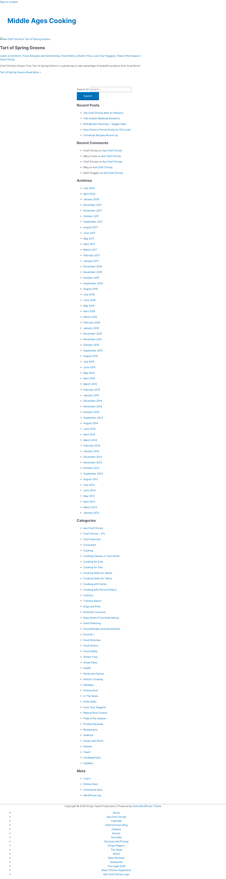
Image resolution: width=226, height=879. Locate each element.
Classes (116, 829)
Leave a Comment (10, 55)
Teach (86, 752)
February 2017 (91, 255)
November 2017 (92, 210)
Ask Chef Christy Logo (116, 874)
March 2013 (90, 507)
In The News (90, 696)
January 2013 (91, 512)
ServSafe (116, 837)
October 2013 (91, 468)
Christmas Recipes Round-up (100, 135)
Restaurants (90, 729)
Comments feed (92, 789)
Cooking (88, 550)
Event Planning (92, 623)
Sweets (87, 746)
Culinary (88, 595)
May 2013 (89, 496)
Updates (88, 763)
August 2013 (90, 479)
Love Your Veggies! (104, 55)
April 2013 (89, 501)
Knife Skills (89, 701)
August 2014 (90, 423)
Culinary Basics (92, 600)
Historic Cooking (93, 679)
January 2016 (91, 328)
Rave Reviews (116, 857)
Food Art (88, 634)
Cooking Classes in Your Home (101, 556)
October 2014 (91, 412)
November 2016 (92, 272)
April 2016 (89, 311)
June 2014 (89, 428)
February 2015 (91, 389)
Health (87, 668)
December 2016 (92, 266)
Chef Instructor (92, 539)
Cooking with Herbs (95, 584)
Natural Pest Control (95, 712)
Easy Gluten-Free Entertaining (101, 617)
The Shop (116, 849)
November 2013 (92, 462)
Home (116, 812)
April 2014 (89, 434)
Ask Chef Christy (112, 150)
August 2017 (90, 227)
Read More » (20, 72)
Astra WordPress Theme (147, 806)
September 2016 (93, 283)
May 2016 (88, 305)
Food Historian (91, 640)
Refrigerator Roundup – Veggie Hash (104, 124)
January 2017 (91, 261)
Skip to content (9, 1)
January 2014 (91, 451)
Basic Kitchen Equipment (116, 870)
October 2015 (91, 344)
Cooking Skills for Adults (97, 573)
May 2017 (88, 238)
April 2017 (89, 244)
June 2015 (89, 367)
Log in (86, 778)
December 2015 (92, 333)
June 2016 (89, 300)
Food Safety (90, 651)
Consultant (89, 544)
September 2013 (93, 473)
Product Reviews (93, 724)
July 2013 (89, 484)
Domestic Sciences (94, 612)
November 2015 (92, 339)
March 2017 (90, 249)
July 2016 (88, 294)
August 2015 (90, 356)
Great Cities (90, 662)
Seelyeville (116, 862)
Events (116, 833)
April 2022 (89, 193)
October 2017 (91, 216)
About (116, 853)
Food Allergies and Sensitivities (41, 55)
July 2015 (88, 361)
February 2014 (91, 445)
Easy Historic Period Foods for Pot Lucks (107, 129)
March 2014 (90, 440)
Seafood (88, 735)
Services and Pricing (116, 841)
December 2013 (92, 456)
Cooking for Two (93, 567)
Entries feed (90, 784)
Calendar (116, 820)
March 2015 (90, 384)
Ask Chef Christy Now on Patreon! (103, 112)
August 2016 (90, 288)
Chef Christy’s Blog (116, 825)
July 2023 (89, 188)
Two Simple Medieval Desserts (101, 118)
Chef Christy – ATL (94, 533)
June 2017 (89, 233)
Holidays (88, 684)
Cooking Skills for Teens (97, 578)
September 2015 (93, 350)
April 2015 (89, 378)
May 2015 (88, 372)
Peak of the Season (128, 55)
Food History (68, 55)
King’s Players (116, 845)
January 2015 (91, 395)
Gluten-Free (84, 55)
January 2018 (91, 199)
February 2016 (91, 322)
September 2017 (93, 221)
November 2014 (92, 406)
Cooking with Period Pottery (99, 589)
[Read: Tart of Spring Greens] (25, 39)
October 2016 (91, 277)
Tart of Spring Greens (22, 47)
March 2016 (90, 316)
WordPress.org (92, 795)
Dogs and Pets (91, 606)
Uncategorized (92, 757)
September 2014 (93, 417)
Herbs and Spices (93, 673)
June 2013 (89, 490)
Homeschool (90, 690)
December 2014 (92, 400)
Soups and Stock (93, 740)
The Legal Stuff (116, 866)
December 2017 (92, 204)
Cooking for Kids (93, 561)
